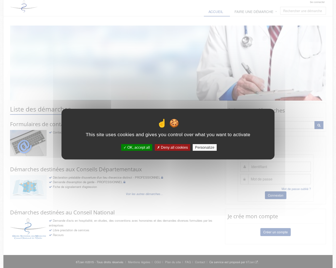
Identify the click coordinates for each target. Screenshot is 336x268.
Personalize (204, 147)
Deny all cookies (174, 147)
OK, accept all (138, 147)
